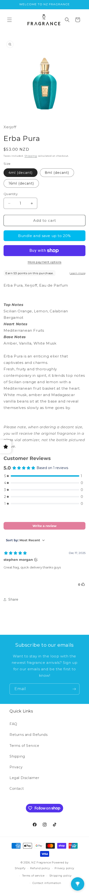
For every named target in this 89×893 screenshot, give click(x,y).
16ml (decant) (21, 183)
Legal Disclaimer (24, 778)
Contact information (47, 883)
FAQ (13, 724)
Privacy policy (64, 868)
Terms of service (33, 875)
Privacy (16, 767)
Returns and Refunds (28, 735)
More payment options (44, 262)
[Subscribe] (74, 689)
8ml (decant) (57, 172)
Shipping (30, 155)
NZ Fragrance (41, 862)
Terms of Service (24, 745)
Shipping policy (60, 875)
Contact (16, 788)
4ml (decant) (21, 172)
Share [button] (13, 599)
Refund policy (40, 868)
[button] (9, 20)
